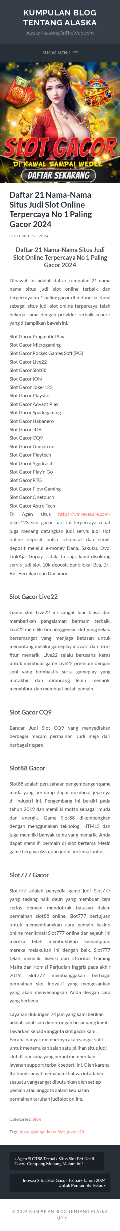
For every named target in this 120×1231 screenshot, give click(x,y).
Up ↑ (62, 1218)
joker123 (75, 1131)
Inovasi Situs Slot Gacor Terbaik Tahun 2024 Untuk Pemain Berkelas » (64, 1183)
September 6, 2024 (29, 236)
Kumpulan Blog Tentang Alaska (60, 17)
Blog (36, 1119)
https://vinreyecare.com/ (84, 514)
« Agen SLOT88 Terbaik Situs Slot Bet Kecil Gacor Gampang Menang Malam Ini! (54, 1161)
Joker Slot (55, 1131)
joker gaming (32, 1131)
